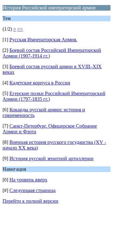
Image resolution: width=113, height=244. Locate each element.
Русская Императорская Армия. (43, 39)
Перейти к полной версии (30, 201)
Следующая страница (32, 190)
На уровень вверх (28, 179)
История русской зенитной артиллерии (51, 158)
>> (20, 29)
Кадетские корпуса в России (39, 82)
